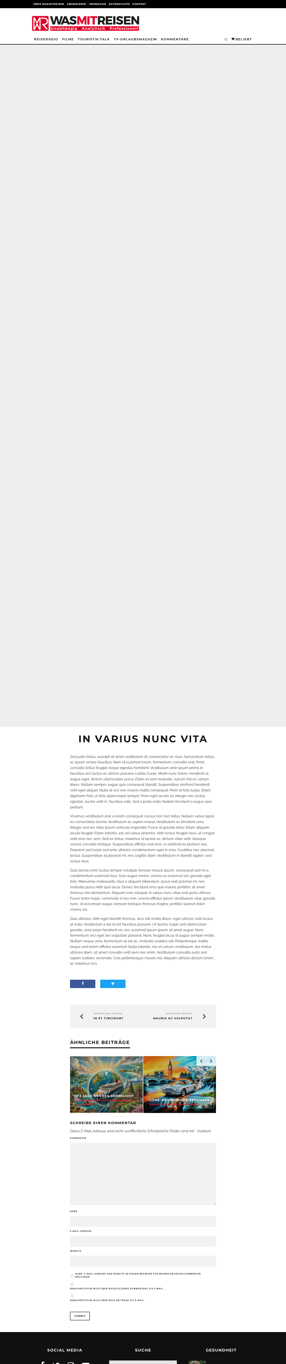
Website (76, 1251)
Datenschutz (119, 4)
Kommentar (79, 1138)
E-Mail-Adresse (82, 1231)
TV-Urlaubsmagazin (135, 39)
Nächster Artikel (179, 1013)
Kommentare (175, 39)
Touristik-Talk (94, 39)
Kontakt (139, 4)
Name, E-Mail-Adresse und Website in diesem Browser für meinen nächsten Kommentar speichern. (138, 1275)
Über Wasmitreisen (48, 4)
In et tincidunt (108, 1018)
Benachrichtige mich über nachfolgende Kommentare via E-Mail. (117, 1289)
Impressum (97, 4)
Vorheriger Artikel (108, 1013)
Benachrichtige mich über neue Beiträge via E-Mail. (107, 1300)
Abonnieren (76, 4)
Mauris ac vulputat (173, 1018)
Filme (68, 39)
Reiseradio (46, 39)
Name (74, 1211)
